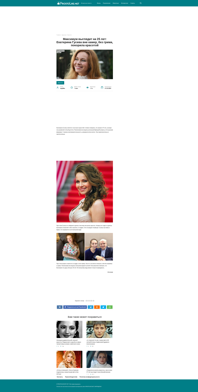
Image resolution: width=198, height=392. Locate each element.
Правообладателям (71, 377)
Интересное (124, 3)
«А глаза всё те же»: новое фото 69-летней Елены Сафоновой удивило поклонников (97, 342)
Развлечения (106, 3)
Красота (69, 35)
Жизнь (99, 3)
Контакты (60, 377)
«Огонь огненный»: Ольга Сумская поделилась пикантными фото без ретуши (67, 372)
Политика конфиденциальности (90, 377)
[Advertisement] (99, 21)
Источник (110, 272)
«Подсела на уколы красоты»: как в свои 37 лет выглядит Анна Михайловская (99, 371)
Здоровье (64, 35)
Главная (58, 35)
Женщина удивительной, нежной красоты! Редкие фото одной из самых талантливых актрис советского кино (68, 342)
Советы (132, 3)
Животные (116, 3)
